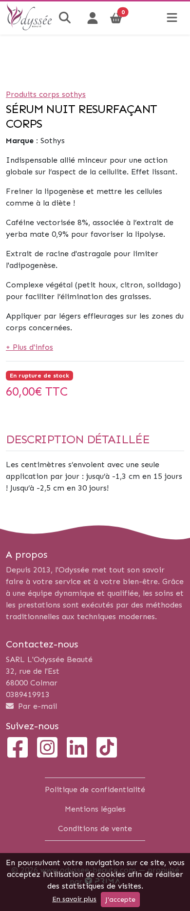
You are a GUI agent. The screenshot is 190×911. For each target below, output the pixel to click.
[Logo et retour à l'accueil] (29, 27)
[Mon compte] (92, 18)
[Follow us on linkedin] (77, 748)
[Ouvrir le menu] (172, 18)
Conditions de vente (95, 828)
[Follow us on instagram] (47, 748)
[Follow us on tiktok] (106, 748)
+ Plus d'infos (29, 347)
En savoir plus (74, 899)
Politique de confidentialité (95, 789)
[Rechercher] (66, 18)
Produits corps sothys (46, 94)
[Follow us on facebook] (17, 748)
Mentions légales (95, 809)
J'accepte (120, 899)
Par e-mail (36, 706)
